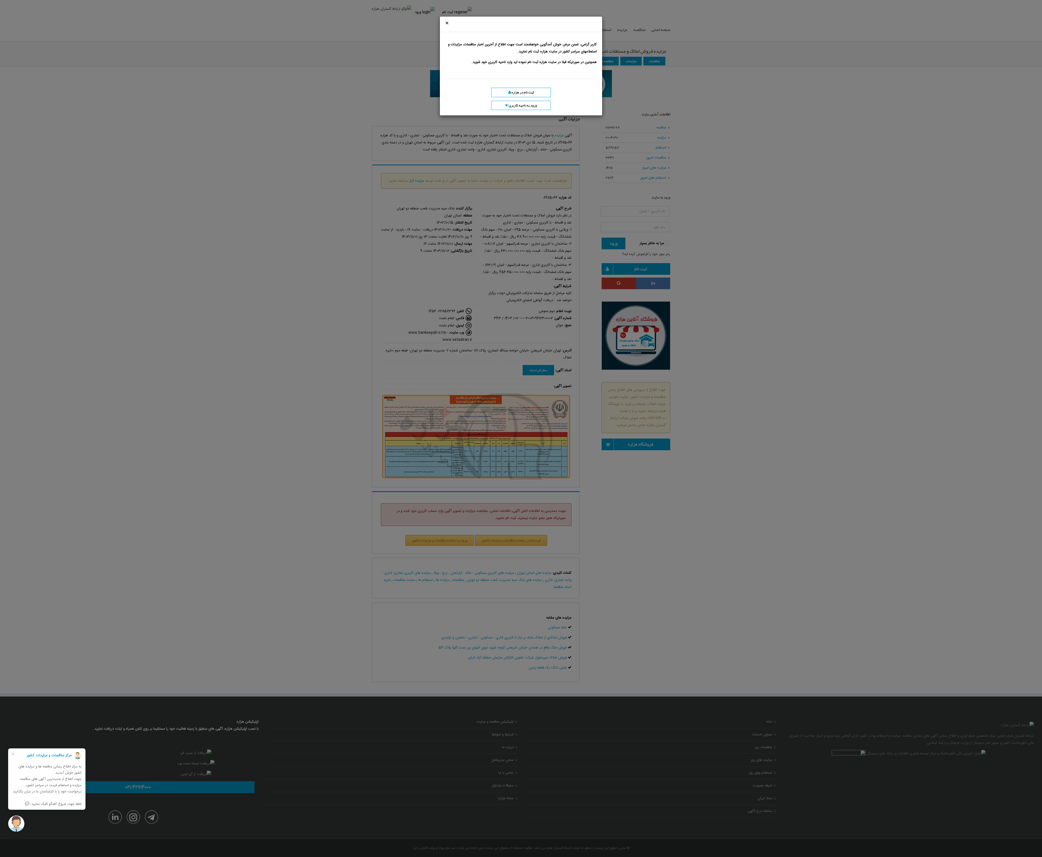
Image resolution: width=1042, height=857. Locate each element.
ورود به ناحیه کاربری (522, 105)
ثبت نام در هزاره (522, 92)
